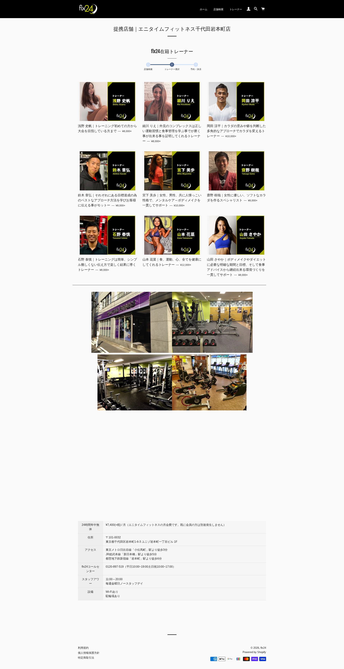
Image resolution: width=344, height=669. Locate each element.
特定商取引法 (86, 657)
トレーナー (236, 9)
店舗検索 (218, 9)
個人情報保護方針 (88, 652)
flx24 (263, 647)
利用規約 (83, 647)
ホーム (203, 9)
